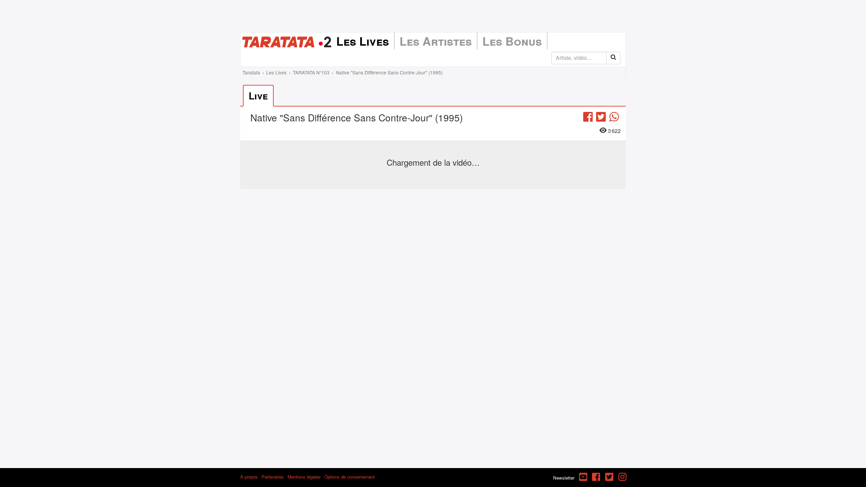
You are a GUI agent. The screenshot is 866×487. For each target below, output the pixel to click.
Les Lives (362, 41)
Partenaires (272, 476)
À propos (249, 476)
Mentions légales (304, 476)
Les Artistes (436, 41)
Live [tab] (258, 95)
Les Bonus (512, 41)
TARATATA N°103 (311, 72)
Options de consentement (349, 476)
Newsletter (563, 477)
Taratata (251, 72)
